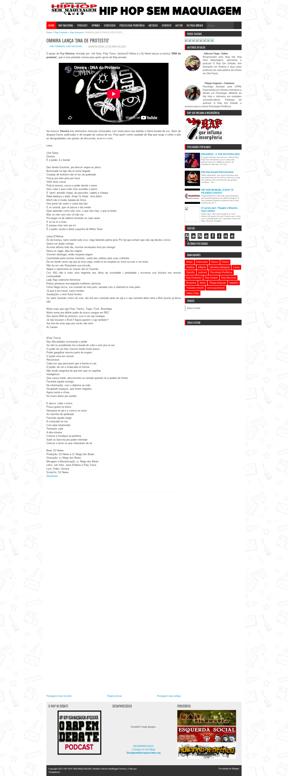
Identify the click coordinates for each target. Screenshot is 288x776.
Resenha (191, 282)
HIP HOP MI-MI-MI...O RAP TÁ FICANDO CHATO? (217, 191)
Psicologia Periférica (221, 272)
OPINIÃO (95, 25)
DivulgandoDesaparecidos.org (143, 752)
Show (203, 282)
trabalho (233, 282)
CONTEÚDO (110, 25)
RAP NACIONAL (65, 25)
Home (51, 25)
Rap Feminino (57, 46)
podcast (202, 272)
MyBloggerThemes (118, 769)
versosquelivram (216, 288)
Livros (236, 267)
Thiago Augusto (217, 282)
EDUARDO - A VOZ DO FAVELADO (220, 154)
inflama (202, 267)
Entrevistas (202, 262)
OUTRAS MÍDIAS (195, 25)
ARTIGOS (153, 25)
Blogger (235, 768)
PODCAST (82, 25)
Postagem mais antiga (169, 696)
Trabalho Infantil (195, 288)
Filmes (225, 262)
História (190, 267)
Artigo (189, 262)
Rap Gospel (211, 277)
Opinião (190, 272)
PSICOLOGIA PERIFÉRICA (132, 25)
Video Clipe (192, 293)
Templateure (54, 772)
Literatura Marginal (219, 267)
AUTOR (179, 25)
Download (52, 476)
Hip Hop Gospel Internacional (217, 172)
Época (214, 262)
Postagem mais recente (59, 696)
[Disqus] (113, 543)
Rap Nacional (74, 46)
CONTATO (166, 25)
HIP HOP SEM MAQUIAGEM (77, 769)
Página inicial (114, 696)
